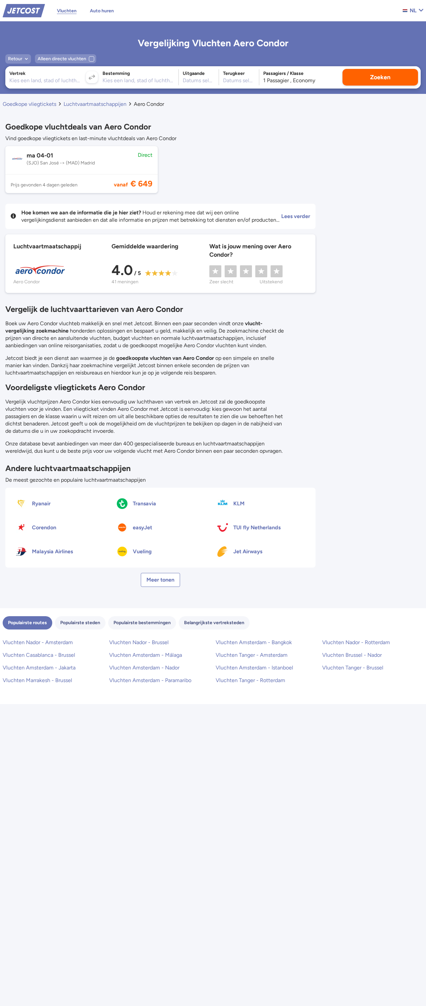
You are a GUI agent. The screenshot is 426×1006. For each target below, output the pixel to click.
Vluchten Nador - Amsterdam (38, 642)
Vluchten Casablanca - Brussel (39, 655)
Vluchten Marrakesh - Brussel (37, 680)
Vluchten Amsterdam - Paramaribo (150, 680)
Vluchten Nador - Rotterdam (356, 642)
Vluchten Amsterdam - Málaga (145, 655)
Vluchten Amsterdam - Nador (144, 667)
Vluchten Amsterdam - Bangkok (254, 642)
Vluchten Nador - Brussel (139, 642)
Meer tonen (160, 580)
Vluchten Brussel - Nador (352, 655)
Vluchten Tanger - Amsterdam (252, 655)
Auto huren (102, 11)
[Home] (24, 10)
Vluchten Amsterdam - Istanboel (254, 667)
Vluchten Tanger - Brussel (352, 667)
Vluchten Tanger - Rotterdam (250, 680)
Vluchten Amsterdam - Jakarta (39, 667)
